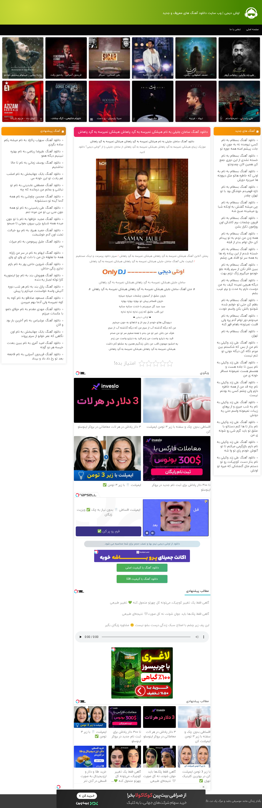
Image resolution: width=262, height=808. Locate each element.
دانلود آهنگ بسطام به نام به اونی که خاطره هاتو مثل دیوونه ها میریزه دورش (238, 175)
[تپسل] (58, 787)
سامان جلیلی (113, 147)
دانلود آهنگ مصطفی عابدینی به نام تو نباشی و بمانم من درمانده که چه (36, 187)
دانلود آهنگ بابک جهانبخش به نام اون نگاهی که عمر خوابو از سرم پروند (36, 334)
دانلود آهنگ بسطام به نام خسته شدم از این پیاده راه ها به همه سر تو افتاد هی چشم (238, 253)
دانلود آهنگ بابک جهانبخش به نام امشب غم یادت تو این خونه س (35, 176)
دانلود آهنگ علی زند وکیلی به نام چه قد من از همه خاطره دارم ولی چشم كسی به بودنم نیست (237, 389)
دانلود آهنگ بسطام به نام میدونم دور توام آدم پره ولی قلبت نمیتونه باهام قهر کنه (239, 320)
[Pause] (147, 533)
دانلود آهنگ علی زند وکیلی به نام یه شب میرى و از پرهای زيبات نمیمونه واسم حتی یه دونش (237, 408)
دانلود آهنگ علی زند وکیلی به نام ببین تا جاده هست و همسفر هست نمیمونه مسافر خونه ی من (237, 369)
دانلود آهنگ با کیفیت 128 (142, 579)
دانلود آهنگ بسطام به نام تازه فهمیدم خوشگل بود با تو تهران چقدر (239, 191)
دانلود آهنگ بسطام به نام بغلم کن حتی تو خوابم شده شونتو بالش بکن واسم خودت (238, 304)
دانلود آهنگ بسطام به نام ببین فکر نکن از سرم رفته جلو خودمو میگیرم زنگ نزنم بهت (238, 269)
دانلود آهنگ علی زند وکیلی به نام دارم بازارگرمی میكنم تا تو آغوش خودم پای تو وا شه (237, 446)
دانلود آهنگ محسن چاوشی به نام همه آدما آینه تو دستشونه (36, 198)
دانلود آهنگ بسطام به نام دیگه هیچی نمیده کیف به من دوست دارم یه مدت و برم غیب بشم (237, 286)
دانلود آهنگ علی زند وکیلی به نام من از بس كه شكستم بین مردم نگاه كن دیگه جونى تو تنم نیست (237, 349)
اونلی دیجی (142, 317)
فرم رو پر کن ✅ (108, 531)
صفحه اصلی (252, 29)
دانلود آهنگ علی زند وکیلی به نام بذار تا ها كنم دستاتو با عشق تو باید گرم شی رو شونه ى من (237, 428)
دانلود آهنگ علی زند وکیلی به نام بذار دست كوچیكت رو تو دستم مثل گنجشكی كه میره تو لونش (237, 464)
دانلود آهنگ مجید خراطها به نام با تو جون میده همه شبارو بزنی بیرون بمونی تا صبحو (34, 221)
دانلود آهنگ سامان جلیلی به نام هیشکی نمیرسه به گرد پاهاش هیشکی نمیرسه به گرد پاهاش (143, 132)
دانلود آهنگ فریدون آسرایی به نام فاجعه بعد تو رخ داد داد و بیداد (35, 356)
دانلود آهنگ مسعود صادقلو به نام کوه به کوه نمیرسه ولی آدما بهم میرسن (35, 300)
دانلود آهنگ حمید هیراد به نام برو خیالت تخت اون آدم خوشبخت (35, 232)
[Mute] (152, 533)
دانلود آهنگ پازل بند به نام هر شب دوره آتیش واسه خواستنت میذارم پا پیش (35, 289)
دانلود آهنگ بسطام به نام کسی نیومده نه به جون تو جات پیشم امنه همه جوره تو (239, 144)
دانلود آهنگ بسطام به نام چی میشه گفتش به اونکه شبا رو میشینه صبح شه (238, 206)
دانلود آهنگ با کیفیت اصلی (142, 568)
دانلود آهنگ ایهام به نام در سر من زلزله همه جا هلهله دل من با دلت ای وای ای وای (36, 255)
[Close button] (203, 787)
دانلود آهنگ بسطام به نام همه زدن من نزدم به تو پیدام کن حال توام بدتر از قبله (238, 238)
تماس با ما (235, 29)
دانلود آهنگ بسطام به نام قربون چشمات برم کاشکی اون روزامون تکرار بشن (238, 222)
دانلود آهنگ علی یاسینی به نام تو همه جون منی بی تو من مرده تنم (36, 210)
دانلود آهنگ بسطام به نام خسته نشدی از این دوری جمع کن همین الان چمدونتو (239, 160)
